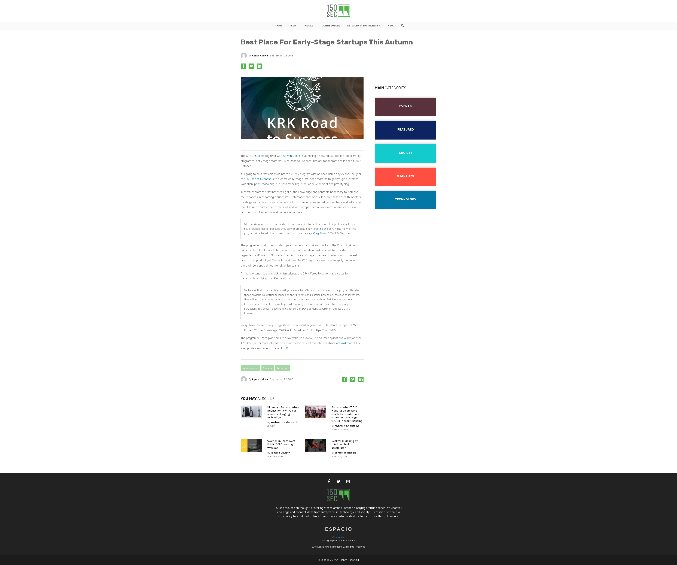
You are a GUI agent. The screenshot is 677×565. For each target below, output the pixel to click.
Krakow (259, 156)
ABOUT (392, 25)
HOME (278, 25)
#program (282, 368)
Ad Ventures (290, 156)
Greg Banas (320, 233)
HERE (286, 348)
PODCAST (309, 25)
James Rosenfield (345, 452)
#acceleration (251, 368)
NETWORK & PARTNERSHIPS (364, 25)
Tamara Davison (280, 452)
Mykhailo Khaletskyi (347, 425)
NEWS (293, 25)
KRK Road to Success (257, 179)
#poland (268, 368)
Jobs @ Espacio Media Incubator (338, 540)
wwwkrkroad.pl (345, 343)
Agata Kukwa (260, 55)
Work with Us (338, 537)
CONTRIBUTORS (331, 25)
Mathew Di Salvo (280, 422)
